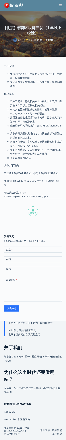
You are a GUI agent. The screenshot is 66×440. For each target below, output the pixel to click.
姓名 (9, 249)
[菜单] (60, 5)
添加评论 (11, 279)
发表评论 (11, 308)
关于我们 (57, 434)
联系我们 (57, 430)
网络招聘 (49, 40)
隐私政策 (45, 430)
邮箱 (9, 259)
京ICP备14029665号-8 (15, 432)
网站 (8, 269)
